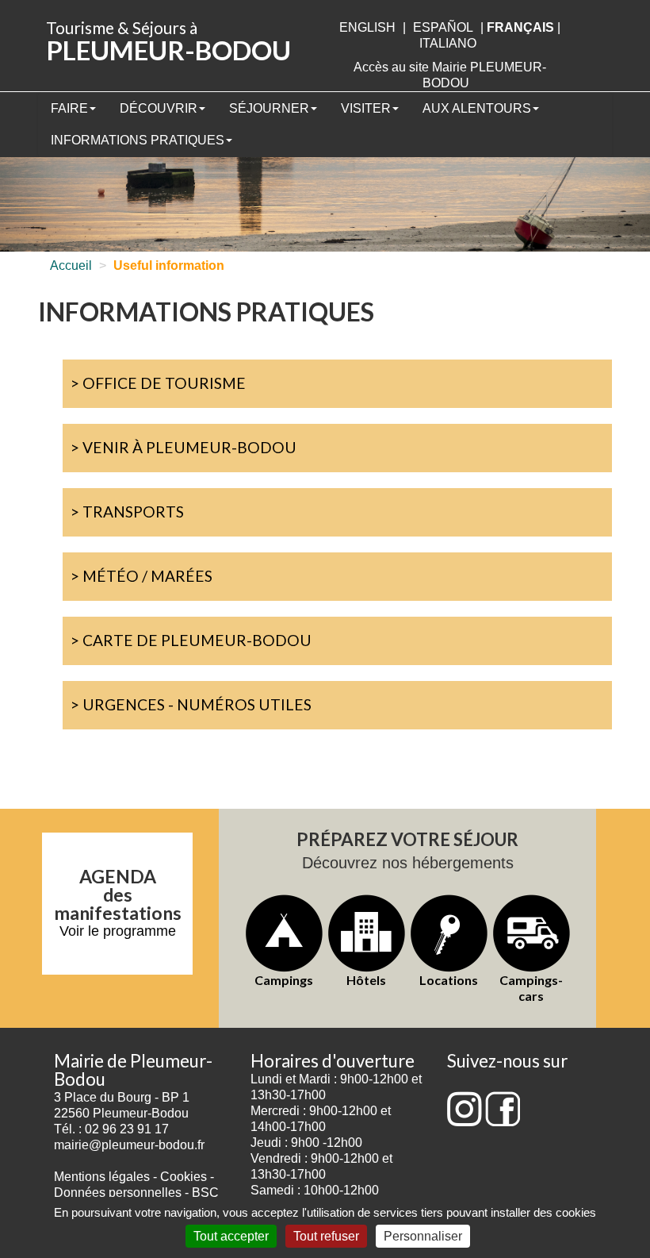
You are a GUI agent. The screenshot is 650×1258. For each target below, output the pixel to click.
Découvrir (158, 108)
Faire (69, 108)
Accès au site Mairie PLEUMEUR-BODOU (450, 75)
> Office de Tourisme (158, 383)
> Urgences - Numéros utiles (191, 704)
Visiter (366, 108)
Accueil (71, 265)
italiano (447, 43)
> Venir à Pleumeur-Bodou (183, 447)
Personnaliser (423, 1236)
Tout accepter (231, 1236)
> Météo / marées (141, 576)
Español (443, 27)
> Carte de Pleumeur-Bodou (191, 640)
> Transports (127, 511)
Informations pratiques (137, 140)
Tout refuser (326, 1236)
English (367, 27)
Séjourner (269, 108)
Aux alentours (476, 108)
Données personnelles (118, 1192)
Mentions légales (102, 1176)
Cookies (183, 1176)
